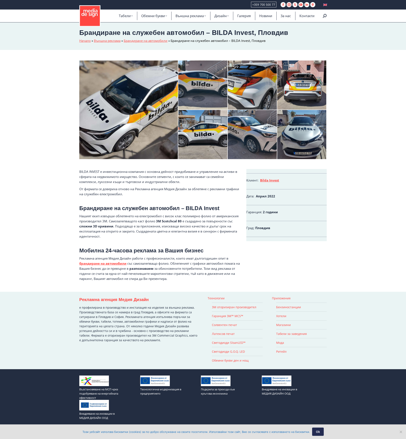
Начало (85, 41)
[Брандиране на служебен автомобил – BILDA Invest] (302, 85)
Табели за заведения (291, 334)
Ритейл (281, 352)
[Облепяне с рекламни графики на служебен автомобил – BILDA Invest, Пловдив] (203, 135)
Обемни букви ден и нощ (230, 360)
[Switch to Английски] (325, 4)
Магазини (283, 325)
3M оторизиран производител (234, 307)
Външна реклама (107, 41)
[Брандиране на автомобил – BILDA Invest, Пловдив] (252, 85)
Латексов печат (223, 334)
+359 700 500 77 (263, 5)
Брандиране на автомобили (145, 41)
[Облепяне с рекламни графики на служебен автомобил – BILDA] (302, 135)
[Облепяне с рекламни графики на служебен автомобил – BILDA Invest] (252, 135)
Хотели (281, 316)
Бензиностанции (288, 307)
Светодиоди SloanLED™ (229, 343)
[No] (401, 432)
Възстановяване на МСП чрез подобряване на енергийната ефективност (98, 393)
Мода (280, 343)
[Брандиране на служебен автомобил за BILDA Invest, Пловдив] (203, 85)
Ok (318, 432)
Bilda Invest (269, 180)
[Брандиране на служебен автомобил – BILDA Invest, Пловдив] (128, 110)
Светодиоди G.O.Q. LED (228, 352)
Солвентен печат (224, 325)
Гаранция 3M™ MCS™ (227, 316)
